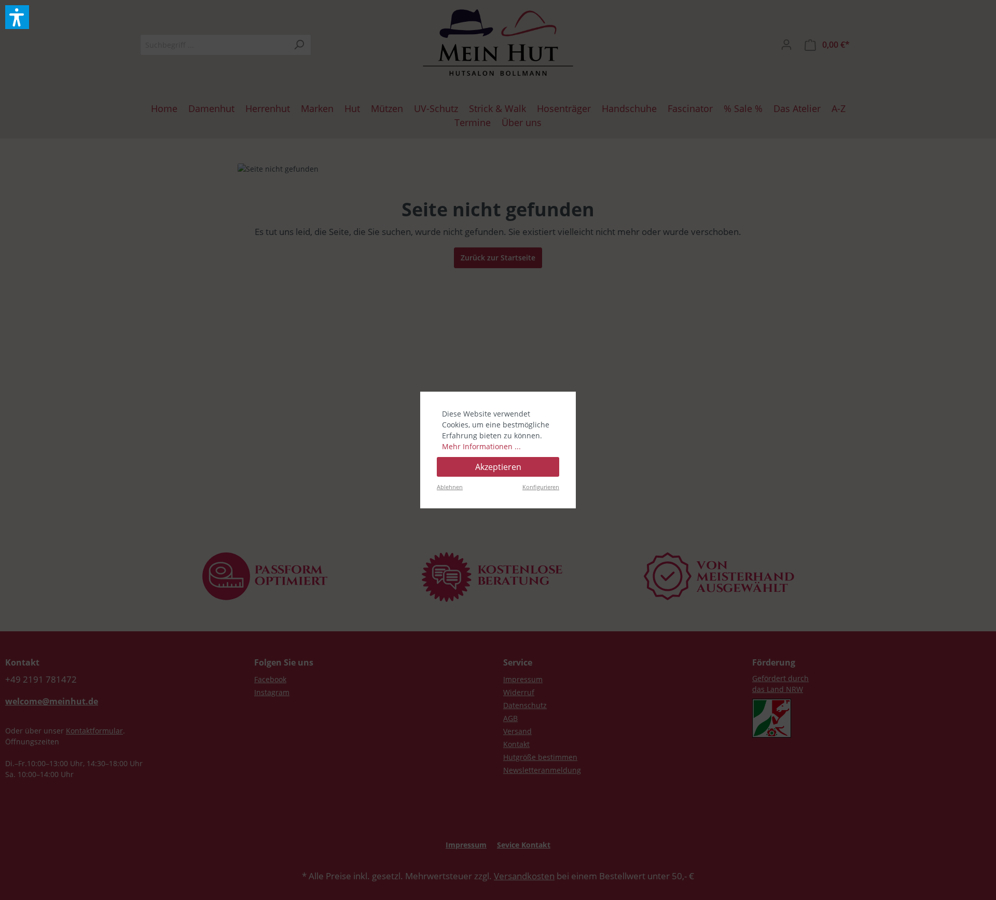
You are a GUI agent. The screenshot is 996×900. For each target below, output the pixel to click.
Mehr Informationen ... (481, 446)
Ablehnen (450, 487)
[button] (17, 17)
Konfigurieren (540, 487)
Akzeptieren (498, 467)
